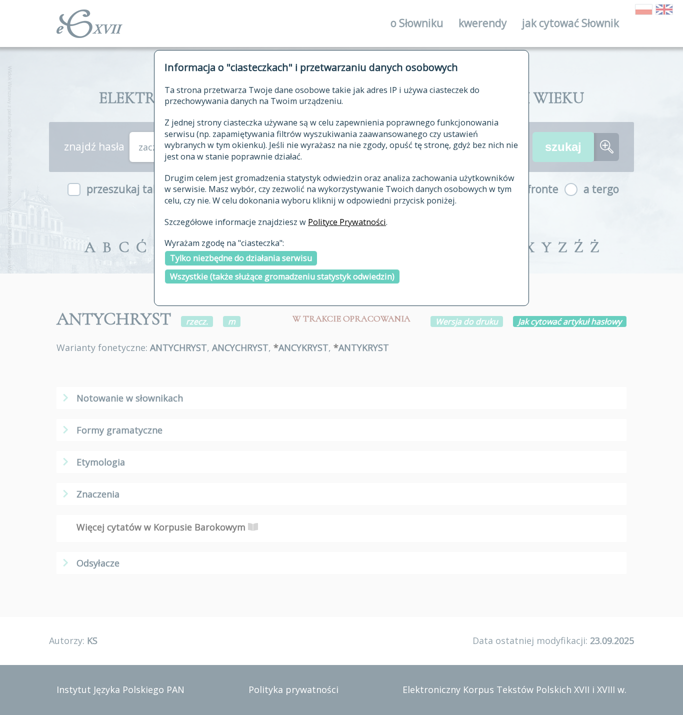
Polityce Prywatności (347, 222)
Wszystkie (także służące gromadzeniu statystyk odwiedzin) (282, 276)
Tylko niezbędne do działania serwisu (241, 258)
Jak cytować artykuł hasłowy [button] (570, 321)
